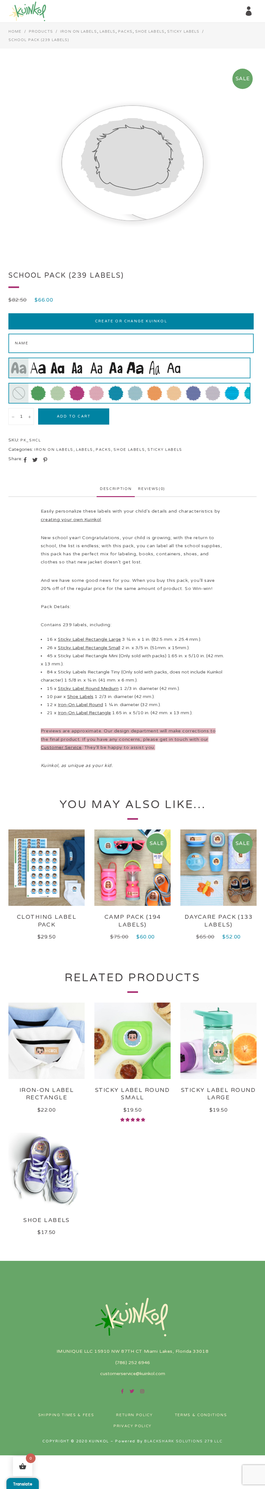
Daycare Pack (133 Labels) (218, 920)
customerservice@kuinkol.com (132, 1373)
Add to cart (73, 416)
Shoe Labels (149, 31)
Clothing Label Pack (46, 920)
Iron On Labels (78, 31)
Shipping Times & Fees (66, 1415)
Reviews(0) (151, 489)
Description (116, 489)
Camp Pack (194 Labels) (132, 920)
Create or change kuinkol (131, 321)
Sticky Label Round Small (132, 1093)
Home (14, 31)
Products (41, 31)
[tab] (116, 489)
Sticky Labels (183, 31)
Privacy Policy (132, 1426)
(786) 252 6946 (132, 1362)
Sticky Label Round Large (218, 1093)
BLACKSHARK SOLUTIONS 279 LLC (183, 1441)
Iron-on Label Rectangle (46, 1093)
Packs (125, 31)
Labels (108, 31)
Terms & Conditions (201, 1415)
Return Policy (134, 1415)
